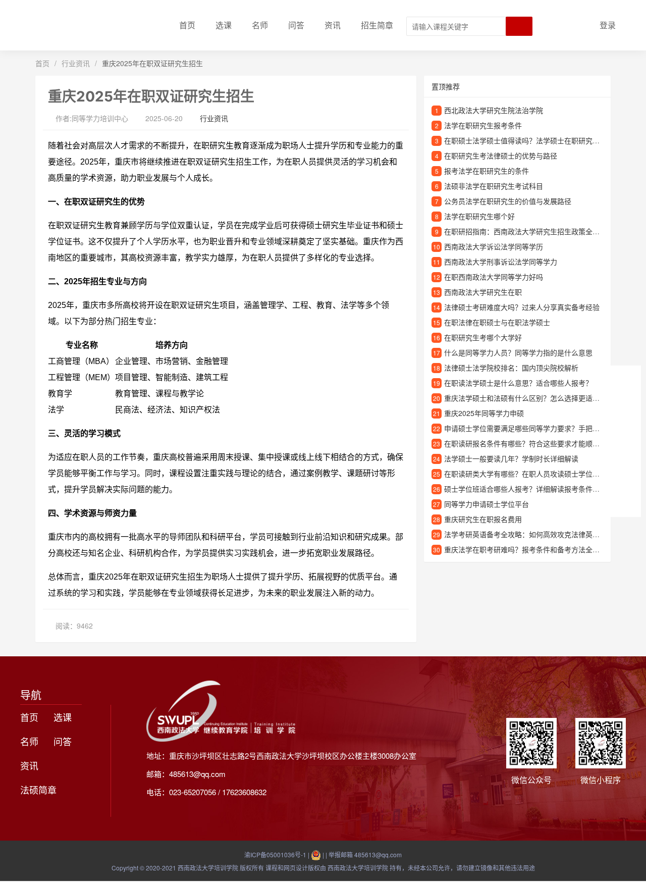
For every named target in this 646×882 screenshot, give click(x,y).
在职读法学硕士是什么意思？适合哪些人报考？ (518, 383)
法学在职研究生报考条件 (483, 125)
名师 (260, 25)
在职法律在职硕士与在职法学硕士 (497, 322)
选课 (224, 25)
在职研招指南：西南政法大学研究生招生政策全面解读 (529, 231)
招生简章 (377, 25)
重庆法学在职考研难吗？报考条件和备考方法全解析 (525, 549)
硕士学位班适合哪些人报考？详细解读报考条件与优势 (529, 489)
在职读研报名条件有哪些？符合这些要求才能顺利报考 (529, 443)
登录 (608, 25)
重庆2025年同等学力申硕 (484, 413)
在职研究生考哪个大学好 (483, 337)
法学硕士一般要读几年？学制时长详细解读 (511, 458)
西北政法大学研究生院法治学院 (493, 110)
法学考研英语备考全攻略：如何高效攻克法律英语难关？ (532, 534)
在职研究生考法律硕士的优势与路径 (500, 155)
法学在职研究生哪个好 (479, 216)
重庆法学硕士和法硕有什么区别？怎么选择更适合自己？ (532, 398)
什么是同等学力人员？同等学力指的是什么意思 (518, 352)
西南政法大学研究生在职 (483, 292)
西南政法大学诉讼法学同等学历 (493, 246)
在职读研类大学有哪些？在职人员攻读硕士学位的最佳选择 (536, 474)
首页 (187, 25)
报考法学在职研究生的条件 (486, 171)
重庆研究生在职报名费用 (483, 519)
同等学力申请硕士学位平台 (486, 504)
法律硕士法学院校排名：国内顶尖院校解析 (511, 367)
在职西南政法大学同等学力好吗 (493, 277)
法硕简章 (38, 789)
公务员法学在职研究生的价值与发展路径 (507, 201)
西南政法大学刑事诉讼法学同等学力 (500, 261)
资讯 (333, 25)
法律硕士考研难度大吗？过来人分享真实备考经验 (522, 307)
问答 (296, 25)
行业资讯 (76, 63)
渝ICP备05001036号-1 (275, 854)
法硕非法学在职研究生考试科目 (493, 186)
